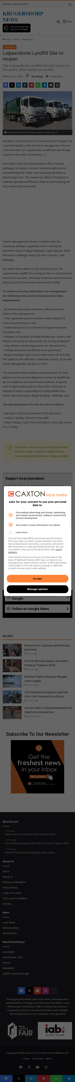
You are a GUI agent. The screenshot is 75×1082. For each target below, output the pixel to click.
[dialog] (37, 541)
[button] (37, 532)
